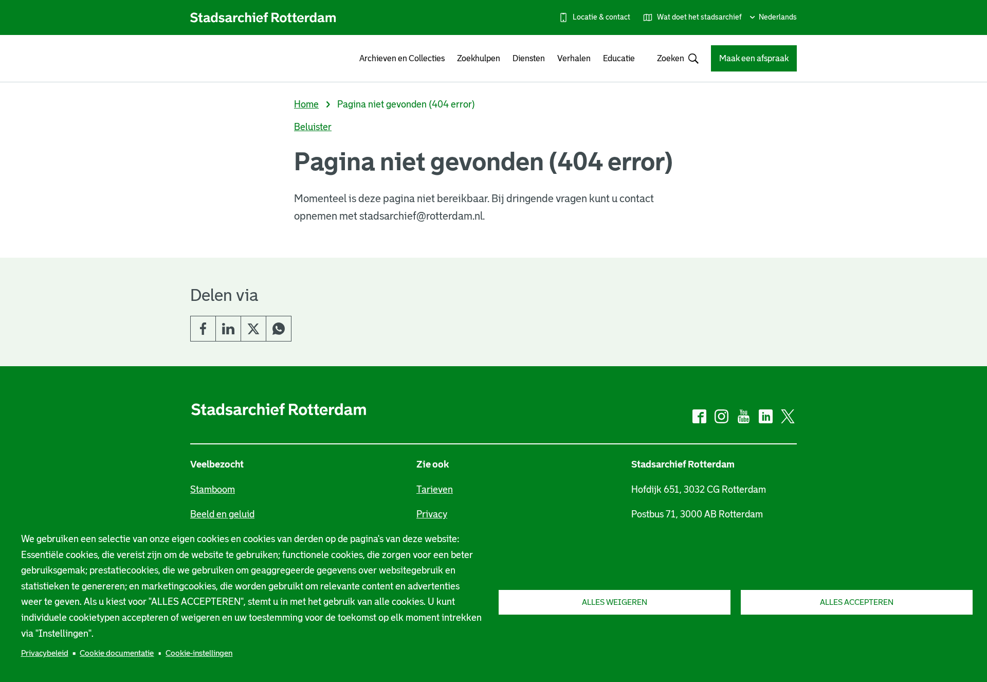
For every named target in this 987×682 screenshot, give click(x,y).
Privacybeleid (44, 653)
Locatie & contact (601, 17)
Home (306, 104)
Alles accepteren (856, 602)
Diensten (529, 58)
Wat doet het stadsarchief (699, 17)
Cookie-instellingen (199, 653)
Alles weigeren (614, 602)
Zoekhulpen (478, 58)
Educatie (619, 58)
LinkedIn (228, 328)
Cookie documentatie (117, 653)
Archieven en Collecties (402, 58)
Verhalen (574, 58)
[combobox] (673, 58)
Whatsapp (278, 328)
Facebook (203, 328)
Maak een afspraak (754, 58)
